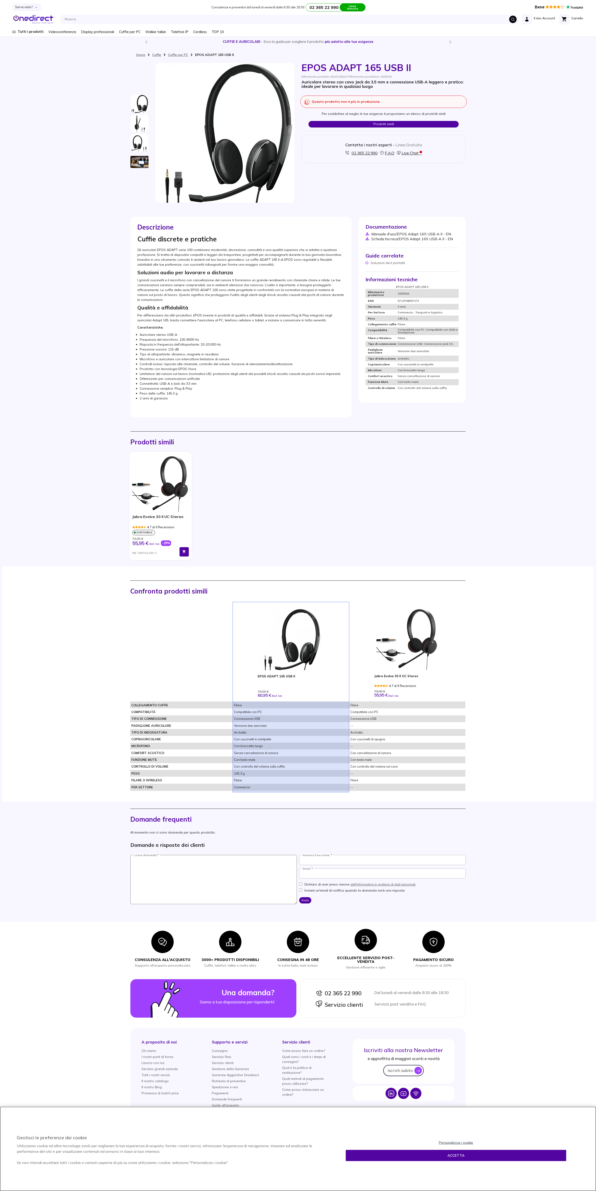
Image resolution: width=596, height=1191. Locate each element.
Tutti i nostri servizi (156, 1075)
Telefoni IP (179, 32)
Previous (146, 42)
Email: (307, 868)
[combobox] (290, 19)
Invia (305, 900)
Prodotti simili (383, 124)
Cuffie (156, 55)
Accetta (455, 1155)
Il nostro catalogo (155, 1081)
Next (450, 42)
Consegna (219, 1051)
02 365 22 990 (342, 993)
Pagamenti (220, 1093)
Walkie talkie (155, 32)
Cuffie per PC (130, 32)
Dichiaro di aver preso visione (360, 884)
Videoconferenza (62, 32)
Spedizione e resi (225, 1087)
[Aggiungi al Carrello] (184, 551)
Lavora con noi (153, 1063)
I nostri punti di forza (157, 1057)
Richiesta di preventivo (229, 1081)
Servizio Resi (221, 1057)
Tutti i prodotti (31, 31)
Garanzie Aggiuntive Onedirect (235, 1075)
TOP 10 (218, 32)
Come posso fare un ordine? (303, 1051)
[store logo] (33, 19)
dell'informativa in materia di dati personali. (383, 884)
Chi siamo (149, 1051)
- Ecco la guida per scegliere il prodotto (298, 41)
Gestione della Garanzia (230, 1069)
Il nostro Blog (152, 1087)
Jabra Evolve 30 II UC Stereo (157, 517)
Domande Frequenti (227, 1099)
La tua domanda (145, 855)
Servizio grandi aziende (160, 1069)
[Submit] (513, 19)
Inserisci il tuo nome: (316, 855)
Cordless (200, 32)
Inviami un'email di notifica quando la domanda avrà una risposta (355, 890)
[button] (159, 1042)
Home (140, 55)
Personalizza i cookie (456, 1142)
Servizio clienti (342, 1004)
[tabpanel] (160, 506)
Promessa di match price (160, 1093)
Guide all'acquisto (225, 1105)
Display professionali (97, 32)
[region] (298, 1149)
